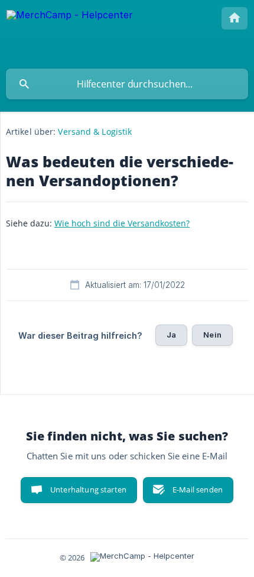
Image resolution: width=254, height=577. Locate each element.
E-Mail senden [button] (197, 489)
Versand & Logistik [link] (95, 131)
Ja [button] (171, 334)
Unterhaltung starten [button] (88, 489)
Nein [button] (212, 334)
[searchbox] (127, 84)
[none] (69, 34)
